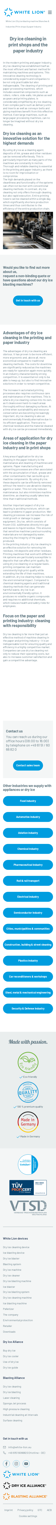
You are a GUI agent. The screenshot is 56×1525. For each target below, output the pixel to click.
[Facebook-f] (6, 1463)
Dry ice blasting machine (27, 21)
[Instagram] (16, 1463)
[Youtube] (26, 1463)
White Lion (10, 21)
